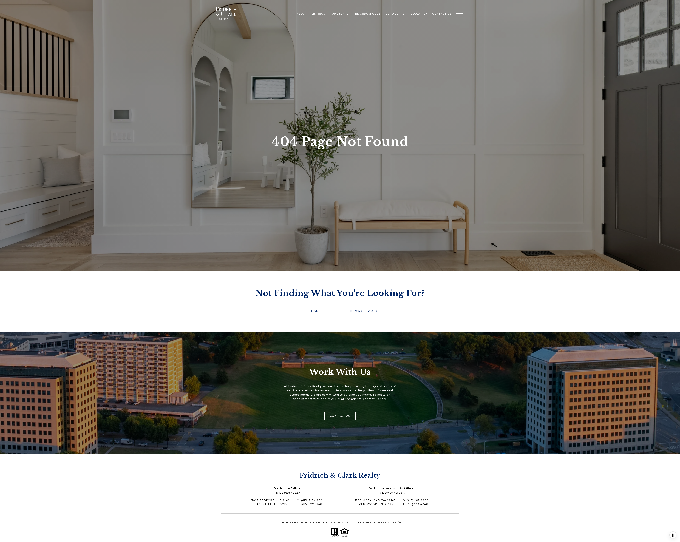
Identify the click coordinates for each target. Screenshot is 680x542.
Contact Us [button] (340, 415)
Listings (318, 13)
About (302, 13)
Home (316, 311)
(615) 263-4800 (418, 500)
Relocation (418, 13)
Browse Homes (364, 311)
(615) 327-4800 (312, 500)
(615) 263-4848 (417, 504)
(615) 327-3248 (311, 504)
